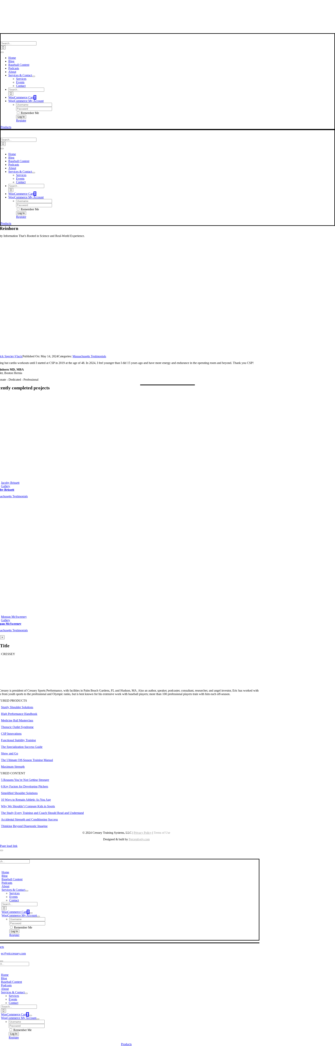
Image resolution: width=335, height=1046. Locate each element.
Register (21, 120)
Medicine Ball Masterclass (17, 720)
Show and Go (9, 753)
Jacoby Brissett (10, 482)
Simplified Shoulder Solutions (19, 793)
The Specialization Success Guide (21, 746)
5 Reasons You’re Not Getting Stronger (25, 779)
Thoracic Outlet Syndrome (17, 727)
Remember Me (29, 113)
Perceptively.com (139, 839)
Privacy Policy (143, 832)
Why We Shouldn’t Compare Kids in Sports (28, 806)
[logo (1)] (26, 39)
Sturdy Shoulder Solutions (17, 707)
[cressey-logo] (126, 4)
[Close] (1, 850)
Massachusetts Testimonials (89, 356)
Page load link (8, 846)
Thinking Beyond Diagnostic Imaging (24, 826)
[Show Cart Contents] (31, 913)
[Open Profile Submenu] (38, 916)
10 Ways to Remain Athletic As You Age (26, 799)
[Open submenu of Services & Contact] (33, 76)
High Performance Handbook (19, 713)
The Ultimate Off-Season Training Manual (27, 760)
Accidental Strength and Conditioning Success (29, 819)
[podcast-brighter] (126, 31)
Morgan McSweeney (14, 616)
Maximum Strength (13, 766)
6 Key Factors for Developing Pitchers (24, 786)
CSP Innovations (11, 733)
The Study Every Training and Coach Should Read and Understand (42, 813)
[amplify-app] (126, 21)
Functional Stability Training (18, 740)
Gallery (5, 486)
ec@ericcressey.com (13, 953)
